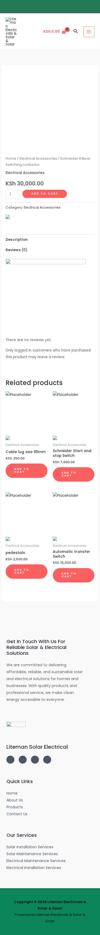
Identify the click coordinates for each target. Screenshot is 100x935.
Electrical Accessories (38, 158)
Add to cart (44, 194)
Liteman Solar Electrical (37, 747)
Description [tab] (17, 239)
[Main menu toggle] (88, 31)
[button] (75, 31)
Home (11, 158)
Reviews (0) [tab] (16, 250)
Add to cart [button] (21, 470)
